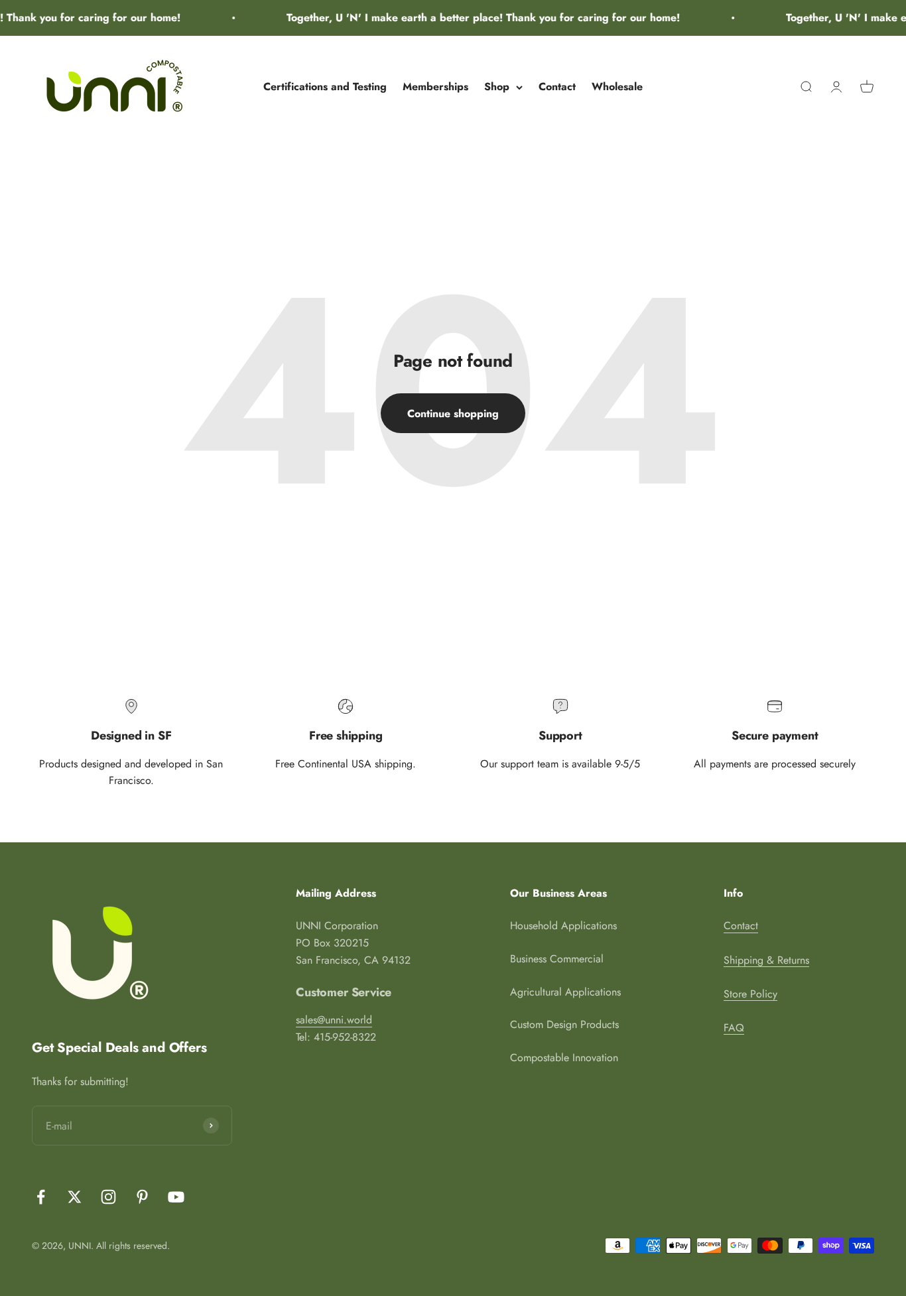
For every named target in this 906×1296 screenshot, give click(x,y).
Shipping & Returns (766, 960)
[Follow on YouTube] (176, 1197)
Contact (557, 86)
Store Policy (750, 994)
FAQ (734, 1027)
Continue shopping (453, 413)
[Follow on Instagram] (108, 1197)
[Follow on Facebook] (41, 1197)
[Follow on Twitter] (75, 1197)
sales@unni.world (334, 1019)
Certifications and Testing (325, 86)
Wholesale (617, 86)
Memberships (435, 86)
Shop (496, 86)
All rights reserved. (133, 1245)
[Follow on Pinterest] (142, 1197)
